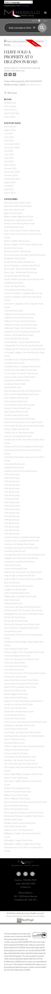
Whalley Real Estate (13, 819)
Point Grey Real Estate (14, 662)
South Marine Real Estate (16, 728)
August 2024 (10, 182)
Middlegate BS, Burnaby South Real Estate (24, 613)
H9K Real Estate (12, 502)
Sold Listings (9, 116)
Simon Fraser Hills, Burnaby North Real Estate (25, 721)
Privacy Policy (11, 916)
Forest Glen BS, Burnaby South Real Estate (24, 425)
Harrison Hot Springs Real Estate (19, 544)
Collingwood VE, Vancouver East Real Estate (24, 349)
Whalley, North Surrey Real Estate (20, 823)
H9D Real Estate (18, 71)
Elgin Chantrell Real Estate (16, 411)
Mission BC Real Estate (15, 617)
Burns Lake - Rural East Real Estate (20, 268)
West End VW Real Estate (16, 805)
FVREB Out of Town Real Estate (19, 432)
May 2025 (9, 157)
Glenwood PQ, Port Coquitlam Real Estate (23, 446)
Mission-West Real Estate (16, 620)
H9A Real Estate (12, 474)
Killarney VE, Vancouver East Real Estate (23, 572)
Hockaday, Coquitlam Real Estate (19, 561)
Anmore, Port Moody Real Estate (19, 223)
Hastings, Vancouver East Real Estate (21, 547)
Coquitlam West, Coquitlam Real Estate (22, 366)
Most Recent (10, 126)
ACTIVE (34, 21)
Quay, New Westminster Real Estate (21, 680)
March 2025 (10, 165)
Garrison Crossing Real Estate (18, 436)
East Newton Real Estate (16, 401)
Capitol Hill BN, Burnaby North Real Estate (24, 279)
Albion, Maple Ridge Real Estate (18, 216)
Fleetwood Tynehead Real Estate (19, 418)
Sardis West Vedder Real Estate (19, 711)
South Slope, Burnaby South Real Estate (22, 732)
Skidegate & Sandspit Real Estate (19, 725)
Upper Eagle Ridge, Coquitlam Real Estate (23, 774)
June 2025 (9, 154)
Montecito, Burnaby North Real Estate (22, 624)
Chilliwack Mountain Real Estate (19, 317)
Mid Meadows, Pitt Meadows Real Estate (23, 610)
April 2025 (9, 161)
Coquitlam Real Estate (14, 363)
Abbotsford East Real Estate (17, 202)
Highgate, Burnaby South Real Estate (21, 558)
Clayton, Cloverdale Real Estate (18, 335)
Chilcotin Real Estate (13, 310)
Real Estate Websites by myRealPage (31, 916)
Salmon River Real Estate (15, 697)
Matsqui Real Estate (13, 603)
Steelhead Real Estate (14, 742)
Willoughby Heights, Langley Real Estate (22, 843)
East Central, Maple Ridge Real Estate (21, 394)
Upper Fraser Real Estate (16, 777)
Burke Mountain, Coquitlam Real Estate (22, 265)
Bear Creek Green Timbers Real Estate (22, 230)
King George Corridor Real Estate (19, 575)
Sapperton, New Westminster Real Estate (23, 701)
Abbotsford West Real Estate (18, 206)
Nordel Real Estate (13, 631)
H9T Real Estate (11, 526)
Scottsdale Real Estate (14, 715)
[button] (18, 874)
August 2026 (10, 130)
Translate (25, 5)
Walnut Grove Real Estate (16, 795)
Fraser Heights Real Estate (16, 429)
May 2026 (9, 140)
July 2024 (8, 185)
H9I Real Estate (11, 498)
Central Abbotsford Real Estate (18, 289)
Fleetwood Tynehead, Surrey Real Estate (23, 422)
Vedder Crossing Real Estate (17, 788)
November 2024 (12, 171)
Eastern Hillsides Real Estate (17, 408)
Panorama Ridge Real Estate (17, 655)
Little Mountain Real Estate (16, 592)
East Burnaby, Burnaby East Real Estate (22, 390)
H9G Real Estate (12, 495)
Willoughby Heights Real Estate (18, 840)
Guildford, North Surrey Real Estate (20, 471)
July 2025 (8, 151)
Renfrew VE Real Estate (15, 690)
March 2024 (10, 192)
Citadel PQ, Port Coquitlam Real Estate (22, 331)
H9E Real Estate (12, 488)
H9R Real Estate (12, 519)
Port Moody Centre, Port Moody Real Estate (25, 673)
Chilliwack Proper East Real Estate (20, 321)
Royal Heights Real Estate (16, 694)
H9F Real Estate (12, 491)
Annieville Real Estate (14, 227)
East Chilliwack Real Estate (16, 397)
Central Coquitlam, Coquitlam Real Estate (23, 293)
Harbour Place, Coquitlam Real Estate (21, 540)
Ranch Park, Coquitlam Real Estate (20, 687)
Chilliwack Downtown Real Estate (19, 314)
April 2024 (9, 189)
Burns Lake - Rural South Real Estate (21, 272)
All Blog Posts (10, 102)
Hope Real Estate (12, 565)
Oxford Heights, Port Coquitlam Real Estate (24, 652)
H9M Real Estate (12, 505)
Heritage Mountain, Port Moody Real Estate (24, 554)
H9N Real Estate (12, 509)
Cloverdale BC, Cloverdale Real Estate (22, 342)
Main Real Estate (12, 600)
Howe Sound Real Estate (15, 568)
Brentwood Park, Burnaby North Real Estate (25, 255)
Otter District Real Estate (16, 648)
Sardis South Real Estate (15, 708)
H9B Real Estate (12, 478)
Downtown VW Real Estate (17, 380)
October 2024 (11, 175)
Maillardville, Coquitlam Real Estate (20, 596)
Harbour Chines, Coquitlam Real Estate (22, 537)
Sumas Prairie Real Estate (16, 753)
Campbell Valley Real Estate (17, 275)
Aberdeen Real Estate (14, 209)
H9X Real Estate (12, 530)
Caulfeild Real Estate (13, 282)
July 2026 (8, 133)
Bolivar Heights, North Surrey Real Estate (23, 244)
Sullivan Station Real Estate (16, 749)
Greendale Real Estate (14, 464)
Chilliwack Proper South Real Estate (20, 324)
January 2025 (10, 168)
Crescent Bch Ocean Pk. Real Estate (21, 373)
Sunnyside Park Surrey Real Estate (20, 756)
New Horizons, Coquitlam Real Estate (21, 627)
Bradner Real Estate (13, 248)
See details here (33, 84)
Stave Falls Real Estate (14, 739)
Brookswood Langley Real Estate (19, 261)
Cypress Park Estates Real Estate (19, 377)
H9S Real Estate (11, 523)
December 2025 (12, 144)
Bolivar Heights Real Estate (16, 241)
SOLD (45, 21)
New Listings (10, 106)
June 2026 (9, 137)
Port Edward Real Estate (15, 666)
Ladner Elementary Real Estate (18, 586)
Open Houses (10, 109)
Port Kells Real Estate (14, 669)
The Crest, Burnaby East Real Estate (21, 763)
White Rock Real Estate (15, 826)
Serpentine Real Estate (15, 718)
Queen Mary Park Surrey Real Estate (21, 683)
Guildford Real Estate (14, 467)
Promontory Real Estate (15, 676)
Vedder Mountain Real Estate (17, 791)
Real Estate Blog (11, 113)
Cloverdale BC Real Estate (16, 338)
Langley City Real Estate (15, 589)
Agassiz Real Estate (13, 213)
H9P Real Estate (12, 512)
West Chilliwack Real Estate (17, 798)
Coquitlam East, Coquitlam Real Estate (22, 359)
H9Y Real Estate (11, 533)
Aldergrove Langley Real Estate (18, 220)
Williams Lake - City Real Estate (18, 830)
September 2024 (12, 178)
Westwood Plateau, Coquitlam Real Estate (24, 816)
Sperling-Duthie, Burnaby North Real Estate (24, 735)
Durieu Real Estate (13, 387)
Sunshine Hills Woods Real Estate (19, 760)
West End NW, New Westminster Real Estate (25, 802)
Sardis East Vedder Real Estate (18, 704)
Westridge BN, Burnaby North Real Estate (24, 812)
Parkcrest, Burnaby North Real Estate (21, 659)
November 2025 (12, 147)
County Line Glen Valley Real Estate (20, 369)
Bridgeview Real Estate (15, 258)
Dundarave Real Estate (15, 383)
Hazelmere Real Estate (15, 551)
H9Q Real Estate (12, 516)
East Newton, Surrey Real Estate (19, 404)
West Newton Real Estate (16, 809)
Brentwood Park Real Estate (17, 251)
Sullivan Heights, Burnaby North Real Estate (24, 746)
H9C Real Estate (12, 481)
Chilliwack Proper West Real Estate (20, 328)
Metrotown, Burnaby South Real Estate (22, 607)
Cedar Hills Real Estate (14, 286)
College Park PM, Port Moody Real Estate (23, 345)
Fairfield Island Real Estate (16, 415)
